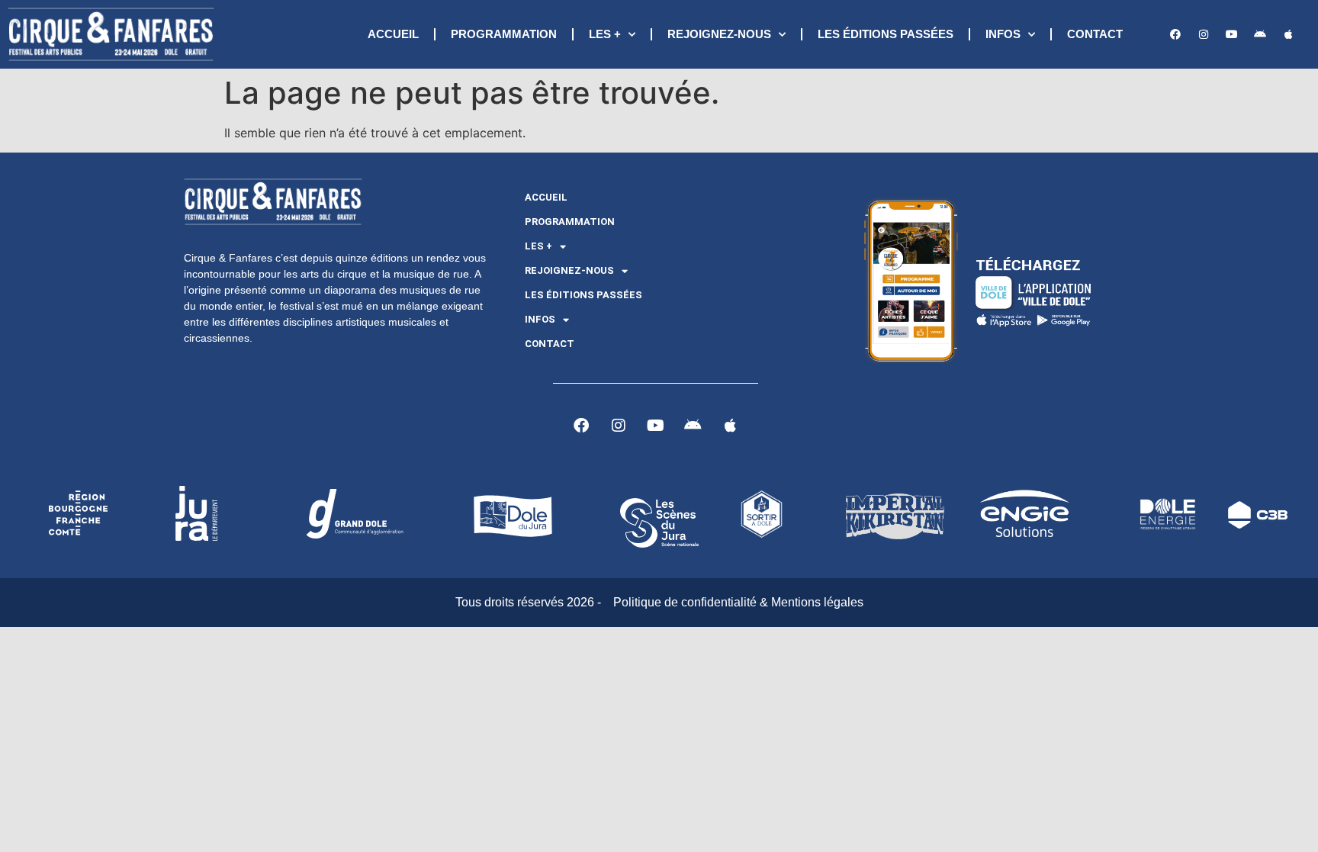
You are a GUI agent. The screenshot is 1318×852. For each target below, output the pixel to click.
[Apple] (1288, 34)
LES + (605, 33)
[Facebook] (1175, 34)
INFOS (1003, 33)
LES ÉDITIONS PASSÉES (885, 33)
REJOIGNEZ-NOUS (719, 33)
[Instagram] (1203, 34)
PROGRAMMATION (504, 33)
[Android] (1260, 34)
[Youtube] (1231, 34)
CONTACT (1095, 33)
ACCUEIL (393, 33)
